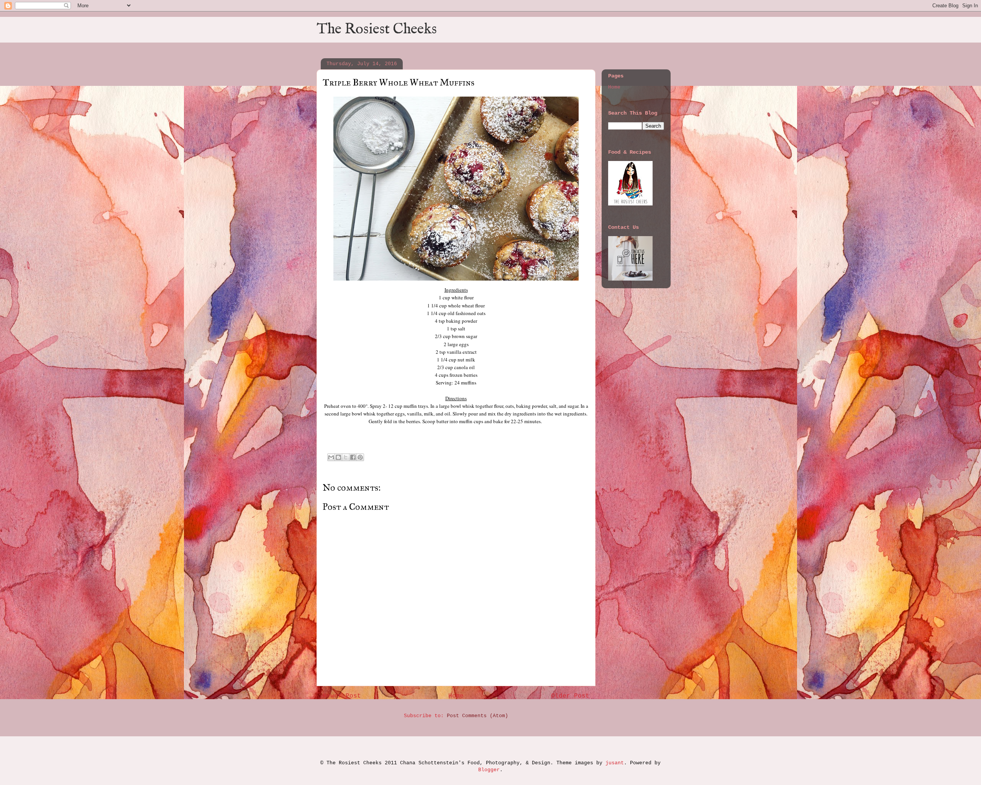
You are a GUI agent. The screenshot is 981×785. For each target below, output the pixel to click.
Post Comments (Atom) (477, 716)
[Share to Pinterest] (360, 457)
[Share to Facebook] (353, 457)
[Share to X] (345, 457)
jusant (614, 763)
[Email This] (331, 457)
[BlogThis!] (338, 457)
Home (456, 696)
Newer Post (342, 696)
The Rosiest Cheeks (377, 29)
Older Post (570, 696)
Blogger (489, 770)
